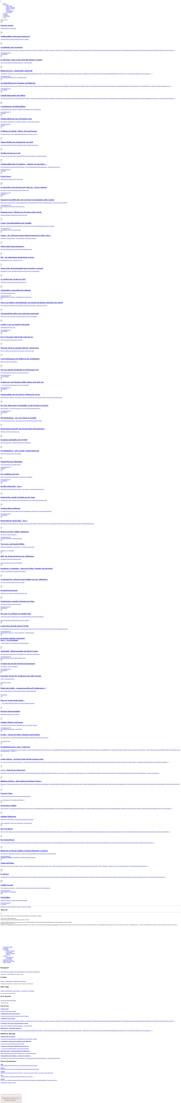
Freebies (5, 13)
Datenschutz (4, 1082)
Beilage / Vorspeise (10, 8)
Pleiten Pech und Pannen (8, 961)
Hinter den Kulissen (7, 959)
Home (14, 1082)
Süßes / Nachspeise (10, 7)
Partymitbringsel (10, 11)
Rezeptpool (5, 4)
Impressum (9, 1082)
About (4, 17)
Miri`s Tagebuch (7, 962)
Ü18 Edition (9, 12)
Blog (4, 3)
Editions (5, 956)
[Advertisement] (43, 935)
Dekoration (5, 948)
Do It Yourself (6, 16)
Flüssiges (8, 9)
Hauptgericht (9, 6)
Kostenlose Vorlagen (8, 947)
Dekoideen (5, 14)
